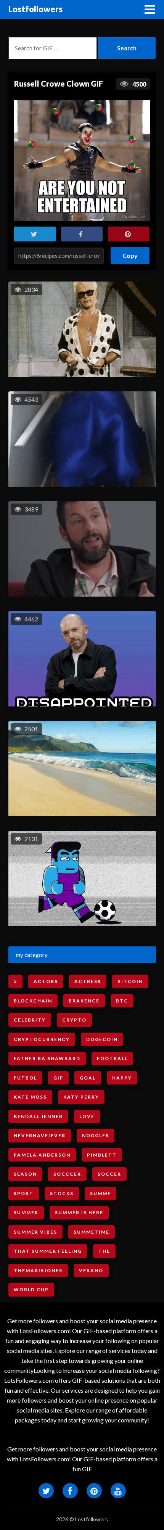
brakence (84, 1001)
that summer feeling (48, 1251)
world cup (31, 1289)
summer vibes (35, 1232)
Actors (46, 981)
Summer (26, 1212)
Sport (24, 1193)
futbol (25, 1078)
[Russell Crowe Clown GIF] (82, 160)
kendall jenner (38, 1116)
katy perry (81, 1097)
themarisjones (38, 1270)
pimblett (102, 1155)
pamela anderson (42, 1155)
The (104, 1251)
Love (87, 1116)
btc (122, 1001)
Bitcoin (130, 981)
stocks (62, 1193)
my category (32, 954)
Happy (122, 1078)
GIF (58, 1078)
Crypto (74, 1020)
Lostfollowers (35, 9)
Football (112, 1058)
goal (88, 1078)
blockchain (33, 1001)
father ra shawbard (47, 1058)
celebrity (30, 1020)
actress (87, 981)
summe (100, 1193)
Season (25, 1174)
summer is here (79, 1212)
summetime (91, 1232)
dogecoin (102, 1039)
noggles (95, 1135)
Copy (130, 253)
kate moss (30, 1097)
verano (91, 1270)
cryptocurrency (42, 1039)
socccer (67, 1174)
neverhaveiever (40, 1135)
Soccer (109, 1174)
